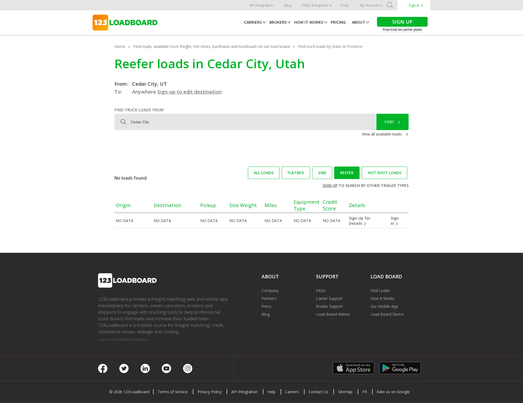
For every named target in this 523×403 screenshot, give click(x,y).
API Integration (261, 5)
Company (270, 290)
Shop (344, 5)
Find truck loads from (138, 109)
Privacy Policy (209, 391)
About (358, 22)
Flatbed (296, 172)
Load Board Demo (387, 314)
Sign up (330, 185)
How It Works (308, 22)
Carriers (253, 22)
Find (389, 122)
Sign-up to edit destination (189, 91)
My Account (369, 5)
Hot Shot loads (384, 172)
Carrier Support (329, 298)
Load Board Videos (333, 314)
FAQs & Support (315, 5)
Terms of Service (173, 391)
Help (271, 391)
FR (364, 391)
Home (119, 46)
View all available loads (382, 134)
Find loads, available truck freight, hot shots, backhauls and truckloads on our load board (211, 46)
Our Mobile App (384, 306)
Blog (287, 5)
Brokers (278, 22)
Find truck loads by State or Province (330, 46)
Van (322, 172)
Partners (269, 298)
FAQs (321, 290)
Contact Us (318, 391)
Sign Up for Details (359, 221)
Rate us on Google (393, 391)
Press (266, 306)
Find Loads (380, 290)
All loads (263, 172)
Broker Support (329, 306)
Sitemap (345, 391)
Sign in (414, 5)
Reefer (347, 172)
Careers (292, 391)
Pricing (338, 22)
